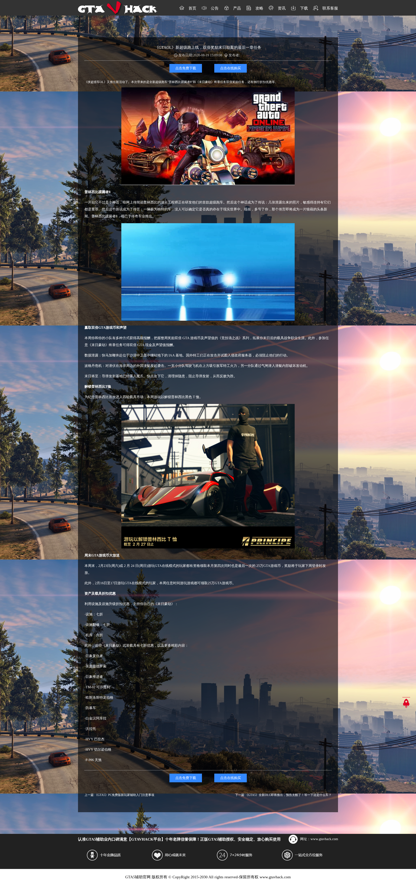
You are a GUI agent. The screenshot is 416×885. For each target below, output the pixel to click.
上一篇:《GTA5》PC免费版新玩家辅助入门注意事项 (119, 795)
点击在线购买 (230, 68)
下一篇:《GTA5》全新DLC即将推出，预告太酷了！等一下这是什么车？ (283, 795)
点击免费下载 (185, 68)
